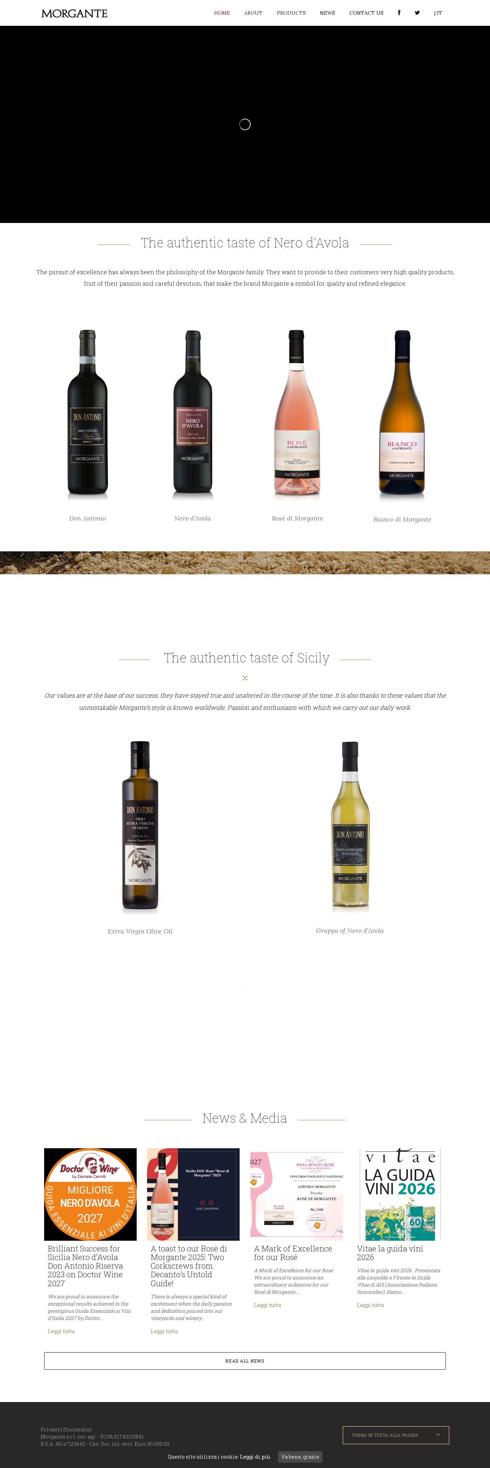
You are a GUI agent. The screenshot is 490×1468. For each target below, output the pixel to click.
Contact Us (366, 13)
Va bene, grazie (300, 1456)
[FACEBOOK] (399, 13)
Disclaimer (77, 1429)
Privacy (50, 1429)
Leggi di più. (255, 1456)
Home (222, 13)
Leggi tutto (61, 1331)
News (327, 13)
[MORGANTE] (74, 13)
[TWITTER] (417, 13)
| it (438, 13)
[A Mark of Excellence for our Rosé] (296, 1194)
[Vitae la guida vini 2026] (399, 1194)
